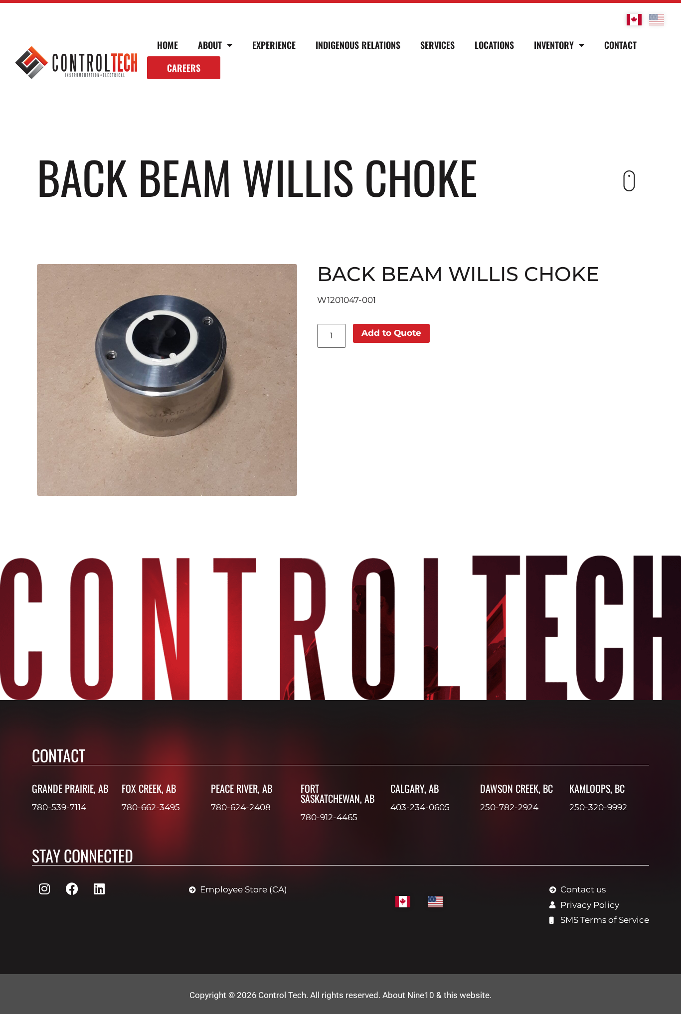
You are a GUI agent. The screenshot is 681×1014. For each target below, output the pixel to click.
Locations (494, 44)
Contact (620, 44)
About (210, 44)
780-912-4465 (329, 817)
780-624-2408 (241, 807)
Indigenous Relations (358, 44)
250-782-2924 (509, 807)
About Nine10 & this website (436, 995)
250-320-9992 (598, 807)
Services (437, 44)
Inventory (554, 44)
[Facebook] (71, 888)
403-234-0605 (420, 807)
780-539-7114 (59, 807)
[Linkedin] (99, 888)
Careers (183, 67)
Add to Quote (391, 333)
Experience (274, 44)
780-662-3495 (151, 807)
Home (167, 44)
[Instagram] (44, 888)
